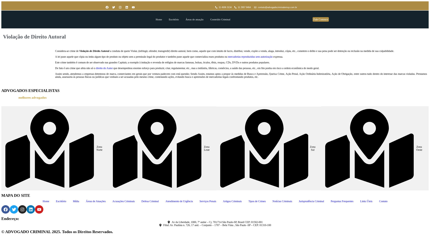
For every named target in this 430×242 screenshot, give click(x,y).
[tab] (55, 148)
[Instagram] (120, 7)
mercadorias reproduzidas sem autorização (250, 56)
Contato (383, 201)
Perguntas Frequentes (342, 201)
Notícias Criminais (282, 201)
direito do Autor (104, 68)
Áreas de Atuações (96, 201)
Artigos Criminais (232, 201)
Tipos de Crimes (257, 201)
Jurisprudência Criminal (311, 201)
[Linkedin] (127, 7)
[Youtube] (133, 7)
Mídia (76, 201)
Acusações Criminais (123, 201)
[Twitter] (113, 7)
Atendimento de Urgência (179, 201)
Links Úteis (366, 201)
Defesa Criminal (150, 201)
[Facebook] (107, 7)
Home (159, 19)
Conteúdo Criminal (220, 19)
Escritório (174, 19)
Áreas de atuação (195, 19)
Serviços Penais (208, 201)
